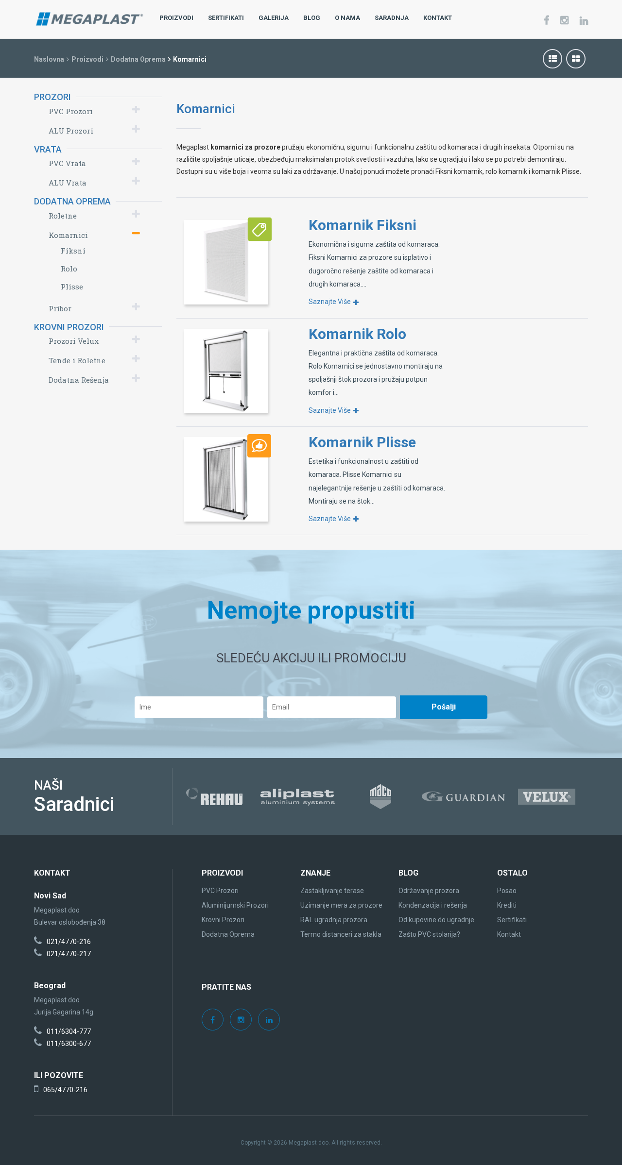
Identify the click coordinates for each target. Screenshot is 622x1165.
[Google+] (584, 22)
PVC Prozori (220, 891)
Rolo (69, 268)
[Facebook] (546, 21)
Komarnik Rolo (357, 333)
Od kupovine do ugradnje (436, 920)
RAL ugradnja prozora (333, 920)
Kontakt (509, 934)
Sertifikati (512, 920)
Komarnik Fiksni (362, 225)
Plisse (72, 286)
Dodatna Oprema (138, 59)
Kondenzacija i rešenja (432, 905)
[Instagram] (564, 21)
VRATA (48, 149)
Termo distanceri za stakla (340, 934)
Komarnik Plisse (362, 442)
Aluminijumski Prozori (235, 905)
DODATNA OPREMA (72, 201)
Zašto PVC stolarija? (429, 934)
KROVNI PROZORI (69, 327)
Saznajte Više (330, 301)
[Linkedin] (271, 1020)
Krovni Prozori (223, 920)
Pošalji (444, 706)
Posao (507, 891)
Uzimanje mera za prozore (341, 905)
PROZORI (52, 97)
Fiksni (73, 250)
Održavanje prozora (428, 891)
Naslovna (49, 59)
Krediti (507, 905)
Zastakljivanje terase (332, 891)
